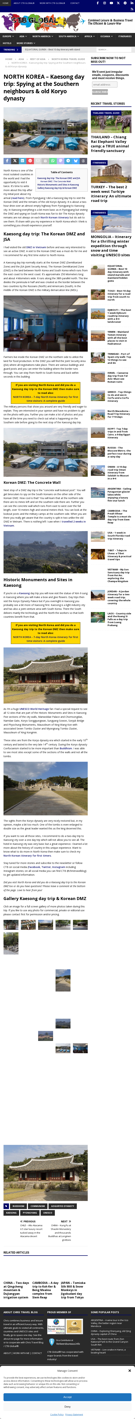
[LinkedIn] (132, 3)
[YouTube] (111, 3)
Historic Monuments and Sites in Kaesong (58, 184)
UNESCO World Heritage (34, 709)
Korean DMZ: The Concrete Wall (56, 181)
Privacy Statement (74, 1414)
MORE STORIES (25, 43)
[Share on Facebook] (7, 161)
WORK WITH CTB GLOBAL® (52, 3)
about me (9, 1338)
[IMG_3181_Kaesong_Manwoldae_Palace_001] (80, 925)
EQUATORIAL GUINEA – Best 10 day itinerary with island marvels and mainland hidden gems (119, 273)
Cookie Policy (57, 1414)
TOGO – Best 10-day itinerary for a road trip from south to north (119, 295)
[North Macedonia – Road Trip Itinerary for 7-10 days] (98, 415)
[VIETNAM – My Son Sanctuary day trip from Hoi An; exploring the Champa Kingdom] (98, 573)
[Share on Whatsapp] (53, 161)
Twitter (46, 867)
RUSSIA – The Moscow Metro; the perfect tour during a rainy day (119, 452)
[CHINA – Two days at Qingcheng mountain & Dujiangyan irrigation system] (17, 1269)
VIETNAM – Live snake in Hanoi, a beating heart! (108, 1351)
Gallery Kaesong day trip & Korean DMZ (57, 187)
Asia (22, 36)
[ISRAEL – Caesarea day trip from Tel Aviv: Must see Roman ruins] (98, 376)
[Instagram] (104, 3)
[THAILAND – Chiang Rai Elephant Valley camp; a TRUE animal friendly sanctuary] (111, 121)
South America (67, 36)
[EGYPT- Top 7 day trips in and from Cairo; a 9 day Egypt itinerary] (98, 432)
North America (41, 36)
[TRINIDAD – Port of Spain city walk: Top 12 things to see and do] (98, 357)
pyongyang (30, 1212)
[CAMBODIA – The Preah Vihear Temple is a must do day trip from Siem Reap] (98, 514)
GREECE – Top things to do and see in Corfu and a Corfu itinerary (119, 396)
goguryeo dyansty (62, 1206)
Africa (88, 36)
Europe (7, 36)
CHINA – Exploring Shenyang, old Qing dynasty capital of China (111, 1332)
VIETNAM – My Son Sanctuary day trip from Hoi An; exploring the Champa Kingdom (119, 575)
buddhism (18, 1206)
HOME (5, 3)
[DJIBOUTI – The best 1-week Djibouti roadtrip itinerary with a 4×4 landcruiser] (98, 313)
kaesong (11, 1212)
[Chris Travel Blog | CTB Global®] (67, 30)
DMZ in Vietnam (36, 247)
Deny (68, 1406)
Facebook (34, 867)
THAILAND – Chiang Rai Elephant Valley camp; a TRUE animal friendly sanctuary (110, 144)
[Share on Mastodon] (60, 161)
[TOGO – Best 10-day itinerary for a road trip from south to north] (98, 294)
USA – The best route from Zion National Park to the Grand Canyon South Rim (109, 1341)
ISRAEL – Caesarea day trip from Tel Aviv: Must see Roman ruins (118, 377)
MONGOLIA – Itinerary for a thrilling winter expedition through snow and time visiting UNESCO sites (111, 245)
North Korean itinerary (55, 217)
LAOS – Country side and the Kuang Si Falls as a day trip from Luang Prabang (119, 619)
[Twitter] (118, 3)
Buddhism (66, 748)
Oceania (105, 36)
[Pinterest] (125, 3)
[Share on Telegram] (68, 161)
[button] (129, 1370)
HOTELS (7, 43)
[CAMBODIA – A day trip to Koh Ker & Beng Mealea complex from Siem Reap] (45, 1269)
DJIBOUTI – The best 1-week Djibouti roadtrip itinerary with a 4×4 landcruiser (119, 315)
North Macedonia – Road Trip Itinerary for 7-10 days (119, 414)
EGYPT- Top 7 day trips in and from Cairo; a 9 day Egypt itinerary (119, 433)
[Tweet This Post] (15, 161)
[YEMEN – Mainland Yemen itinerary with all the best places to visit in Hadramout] (98, 335)
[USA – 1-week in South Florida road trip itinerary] (98, 536)
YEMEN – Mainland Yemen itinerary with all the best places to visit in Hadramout (118, 337)
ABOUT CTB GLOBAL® (24, 3)
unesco (47, 1212)
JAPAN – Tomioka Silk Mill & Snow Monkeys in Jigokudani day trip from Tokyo (73, 1290)
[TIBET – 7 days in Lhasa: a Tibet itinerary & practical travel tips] (98, 554)
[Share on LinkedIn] (22, 161)
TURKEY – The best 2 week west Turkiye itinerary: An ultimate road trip (111, 194)
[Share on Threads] (83, 161)
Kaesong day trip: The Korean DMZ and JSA (58, 178)
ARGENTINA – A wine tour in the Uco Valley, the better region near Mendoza (109, 1323)
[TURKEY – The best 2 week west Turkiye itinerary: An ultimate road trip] (111, 171)
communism (38, 1206)
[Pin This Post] (30, 161)
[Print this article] (45, 161)
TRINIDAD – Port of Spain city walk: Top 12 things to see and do (119, 358)
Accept (67, 1397)
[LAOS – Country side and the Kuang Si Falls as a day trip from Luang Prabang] (98, 617)
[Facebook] (98, 3)
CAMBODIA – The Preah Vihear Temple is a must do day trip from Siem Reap (119, 516)
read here (18, 198)
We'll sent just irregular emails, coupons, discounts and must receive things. (110, 75)
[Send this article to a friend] (37, 161)
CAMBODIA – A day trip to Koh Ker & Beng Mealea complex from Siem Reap (45, 1290)
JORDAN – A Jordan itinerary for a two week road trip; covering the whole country (119, 597)
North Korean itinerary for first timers (27, 855)
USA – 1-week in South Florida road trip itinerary (119, 535)
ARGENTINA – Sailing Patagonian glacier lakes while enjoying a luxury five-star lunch (119, 494)
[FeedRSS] (132, 9)
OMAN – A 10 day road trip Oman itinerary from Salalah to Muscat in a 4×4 (118, 472)
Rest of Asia (37, 59)
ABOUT (7, 1353)
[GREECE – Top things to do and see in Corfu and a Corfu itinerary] (98, 396)
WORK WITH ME (21, 1353)
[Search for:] (113, 49)
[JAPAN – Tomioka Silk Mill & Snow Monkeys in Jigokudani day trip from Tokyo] (74, 1269)
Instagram (58, 867)
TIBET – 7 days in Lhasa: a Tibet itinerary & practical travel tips (119, 555)
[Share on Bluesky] (76, 161)
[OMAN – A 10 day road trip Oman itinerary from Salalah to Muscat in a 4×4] (98, 470)
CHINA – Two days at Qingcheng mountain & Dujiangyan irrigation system (16, 1290)
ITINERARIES (124, 36)
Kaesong (24, 593)
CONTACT (74, 3)
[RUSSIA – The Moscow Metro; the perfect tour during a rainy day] (98, 451)
